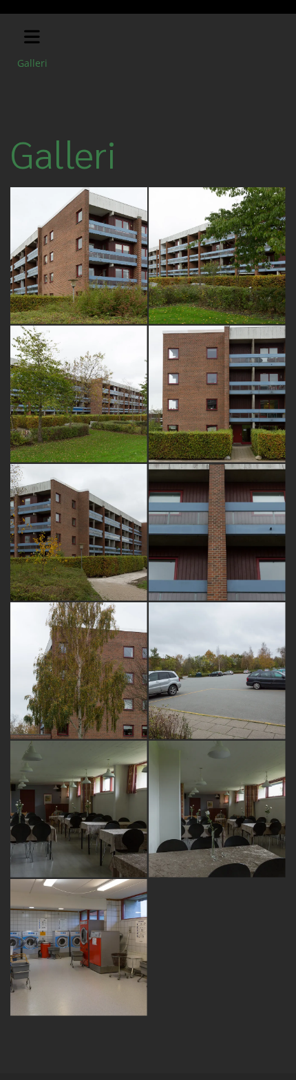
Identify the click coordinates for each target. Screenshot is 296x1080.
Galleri (32, 63)
